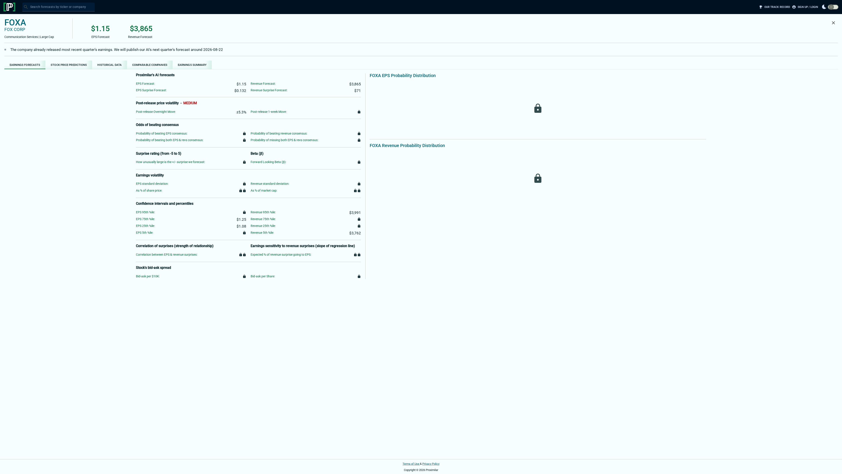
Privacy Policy (430, 463)
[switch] (833, 7)
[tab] (25, 65)
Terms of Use (411, 463)
